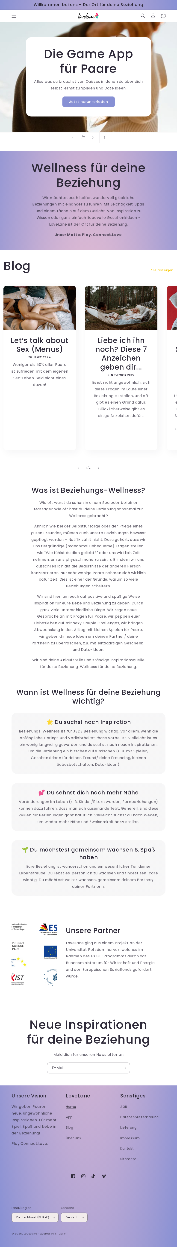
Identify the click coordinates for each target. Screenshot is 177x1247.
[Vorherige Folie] (73, 137)
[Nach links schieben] (78, 468)
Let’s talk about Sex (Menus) (39, 345)
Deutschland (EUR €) (32, 1217)
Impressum (130, 1138)
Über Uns (73, 1138)
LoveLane (30, 1233)
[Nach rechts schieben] (99, 468)
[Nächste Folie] (93, 137)
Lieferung (128, 1127)
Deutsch (72, 1217)
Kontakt (127, 1148)
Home (71, 1106)
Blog (69, 1127)
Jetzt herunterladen (88, 101)
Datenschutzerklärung (139, 1117)
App (69, 1117)
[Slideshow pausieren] (104, 137)
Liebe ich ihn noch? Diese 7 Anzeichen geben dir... (121, 354)
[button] (14, 16)
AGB (123, 1106)
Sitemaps (128, 1159)
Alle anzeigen (162, 270)
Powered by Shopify (52, 1233)
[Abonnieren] (125, 1068)
